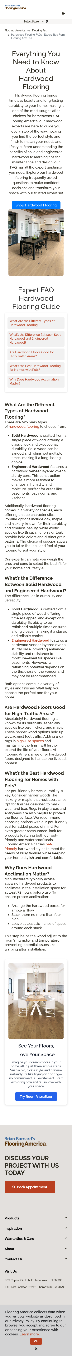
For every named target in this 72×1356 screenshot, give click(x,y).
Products (12, 1218)
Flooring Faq (39, 30)
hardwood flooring (24, 427)
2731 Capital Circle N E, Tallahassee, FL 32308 (33, 1280)
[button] (34, 21)
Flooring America (15, 30)
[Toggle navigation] (63, 13)
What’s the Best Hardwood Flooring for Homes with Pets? (35, 368)
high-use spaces (30, 741)
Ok (36, 1341)
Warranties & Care (19, 1239)
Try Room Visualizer (36, 1097)
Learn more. (30, 1334)
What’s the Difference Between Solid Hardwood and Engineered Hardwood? (35, 339)
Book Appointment (32, 1187)
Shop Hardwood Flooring (36, 205)
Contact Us (13, 1259)
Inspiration (13, 1228)
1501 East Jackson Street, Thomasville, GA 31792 (35, 1287)
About (9, 1249)
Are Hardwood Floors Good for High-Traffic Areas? (31, 354)
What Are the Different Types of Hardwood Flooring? (32, 323)
